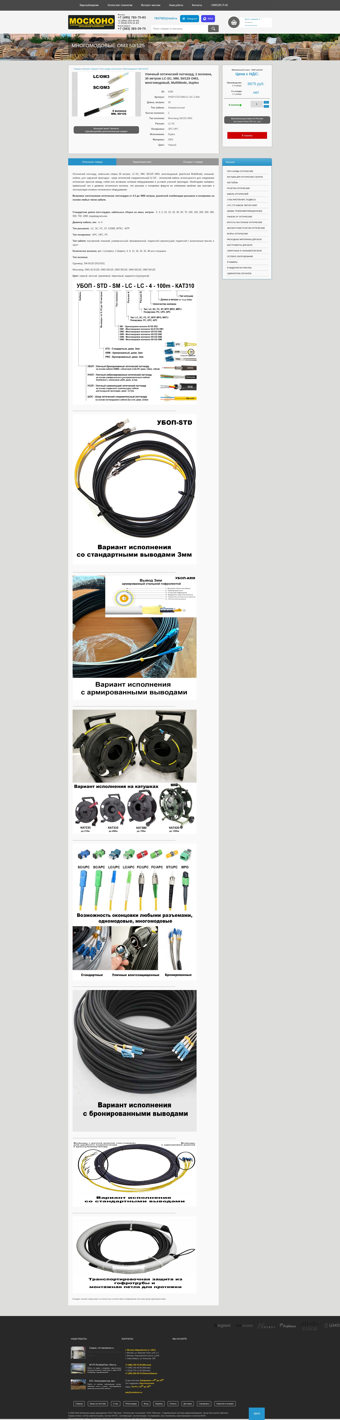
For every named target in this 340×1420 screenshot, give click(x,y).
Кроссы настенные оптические (244, 222)
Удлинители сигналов (239, 273)
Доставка (187, 1404)
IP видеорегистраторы (239, 268)
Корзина (159, 1404)
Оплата (173, 1404)
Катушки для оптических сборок (245, 177)
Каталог (230, 162)
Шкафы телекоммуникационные (244, 211)
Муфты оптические (237, 234)
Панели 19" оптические (239, 217)
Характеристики (142, 161)
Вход (146, 1404)
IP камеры (232, 262)
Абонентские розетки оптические (246, 228)
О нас (115, 1404)
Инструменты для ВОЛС (240, 245)
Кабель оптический (237, 194)
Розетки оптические (238, 188)
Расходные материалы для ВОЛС (244, 239)
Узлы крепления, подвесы (241, 200)
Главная (79, 1404)
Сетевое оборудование (240, 256)
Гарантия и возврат (225, 1404)
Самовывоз (204, 1404)
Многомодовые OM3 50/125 (108, 45)
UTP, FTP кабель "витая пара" (242, 205)
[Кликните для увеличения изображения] (106, 94)
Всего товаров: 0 (252, 19)
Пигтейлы (232, 183)
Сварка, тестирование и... (102, 1348)
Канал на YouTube (98, 1404)
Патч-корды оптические (240, 171)
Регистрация (131, 1404)
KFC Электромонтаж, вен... (102, 1381)
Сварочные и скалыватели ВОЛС (244, 251)
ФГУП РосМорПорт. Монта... (103, 1365)
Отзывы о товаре (193, 161)
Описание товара (92, 161)
